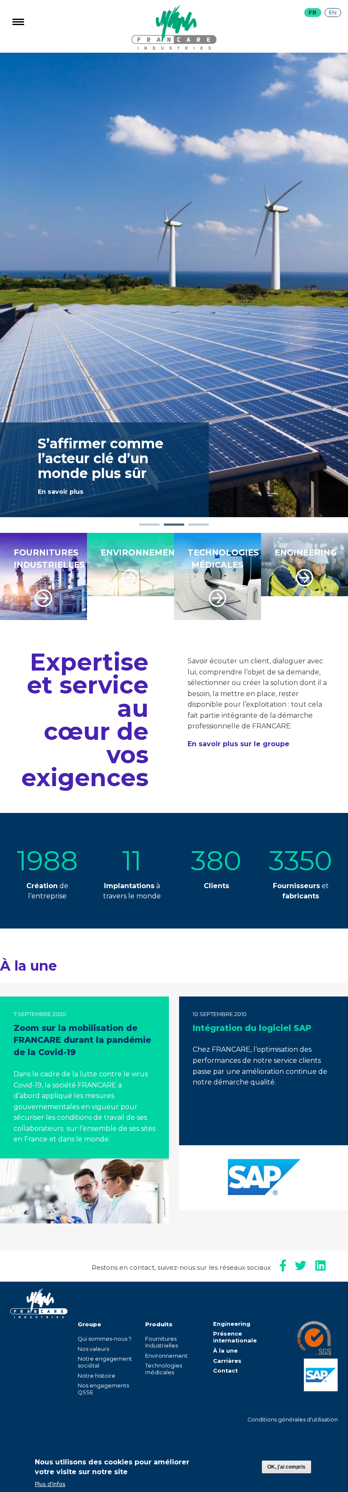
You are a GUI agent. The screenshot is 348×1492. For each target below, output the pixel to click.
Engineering (231, 1324)
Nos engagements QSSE (103, 1389)
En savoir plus (61, 491)
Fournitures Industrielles (161, 1342)
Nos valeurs (93, 1349)
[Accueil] (174, 47)
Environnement (166, 1356)
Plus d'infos (50, 1484)
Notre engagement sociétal (105, 1362)
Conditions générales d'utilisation (292, 1419)
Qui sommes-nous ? (105, 1339)
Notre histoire (96, 1376)
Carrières (227, 1361)
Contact (225, 1370)
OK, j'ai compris (286, 1467)
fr (313, 12)
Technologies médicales (163, 1369)
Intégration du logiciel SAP (252, 1028)
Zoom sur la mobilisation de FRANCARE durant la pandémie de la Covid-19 (82, 1040)
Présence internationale (235, 1337)
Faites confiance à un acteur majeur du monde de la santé (102, 448)
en (333, 12)
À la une (225, 1351)
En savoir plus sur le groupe (238, 744)
